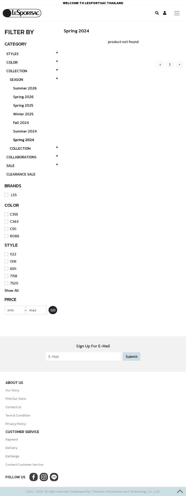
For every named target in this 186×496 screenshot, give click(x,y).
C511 (13, 228)
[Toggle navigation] (177, 13)
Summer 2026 (25, 88)
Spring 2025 (23, 105)
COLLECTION (16, 71)
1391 (13, 261)
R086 (14, 236)
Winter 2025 (23, 114)
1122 (13, 254)
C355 (14, 214)
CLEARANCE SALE (20, 174)
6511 (13, 268)
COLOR (12, 62)
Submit (131, 356)
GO (52, 310)
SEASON (16, 79)
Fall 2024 (21, 122)
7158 (13, 276)
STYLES (12, 53)
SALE (10, 165)
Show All (12, 290)
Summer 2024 (25, 131)
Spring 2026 (23, 96)
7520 (14, 283)
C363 (14, 221)
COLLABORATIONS (21, 157)
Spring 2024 (23, 139)
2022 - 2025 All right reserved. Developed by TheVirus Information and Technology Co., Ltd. (93, 491)
